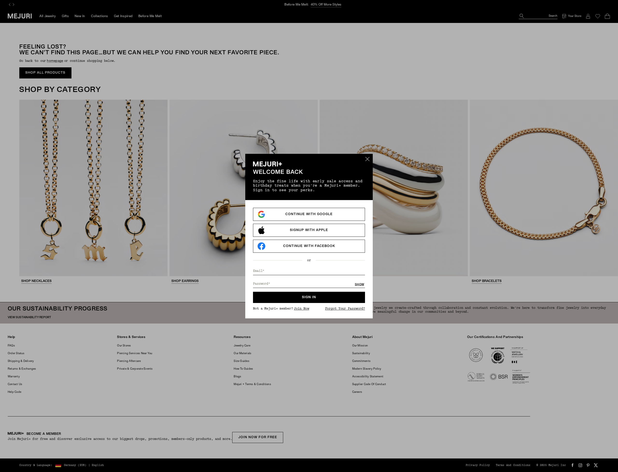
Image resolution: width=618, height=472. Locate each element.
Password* (261, 284)
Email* (258, 271)
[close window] (367, 159)
